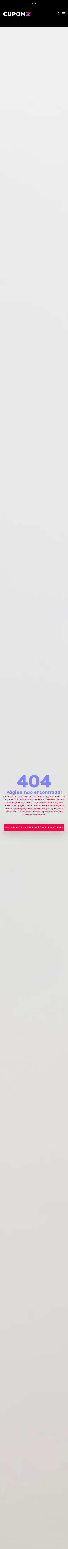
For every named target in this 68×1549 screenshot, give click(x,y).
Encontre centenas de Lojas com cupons (34, 827)
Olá (34, 3)
